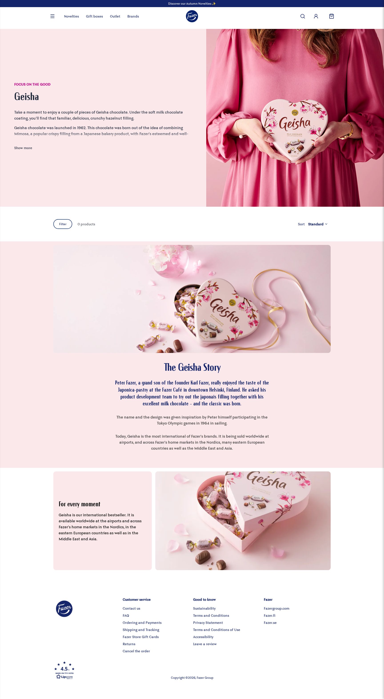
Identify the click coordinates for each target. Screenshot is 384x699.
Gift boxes (94, 16)
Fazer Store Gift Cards (141, 637)
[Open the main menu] (52, 16)
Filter (62, 224)
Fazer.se (270, 622)
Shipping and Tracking (141, 629)
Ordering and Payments (142, 622)
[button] (99, 670)
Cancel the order (136, 651)
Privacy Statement (208, 622)
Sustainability (204, 608)
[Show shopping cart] (329, 16)
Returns (129, 644)
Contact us (131, 608)
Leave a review (205, 644)
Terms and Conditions (211, 615)
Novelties (71, 16)
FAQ (126, 615)
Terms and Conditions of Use (216, 629)
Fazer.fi (269, 615)
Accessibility (203, 637)
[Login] (316, 16)
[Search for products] (303, 16)
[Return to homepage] (192, 16)
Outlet (115, 16)
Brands (133, 16)
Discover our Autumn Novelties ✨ (192, 3)
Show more (23, 148)
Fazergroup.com (276, 608)
